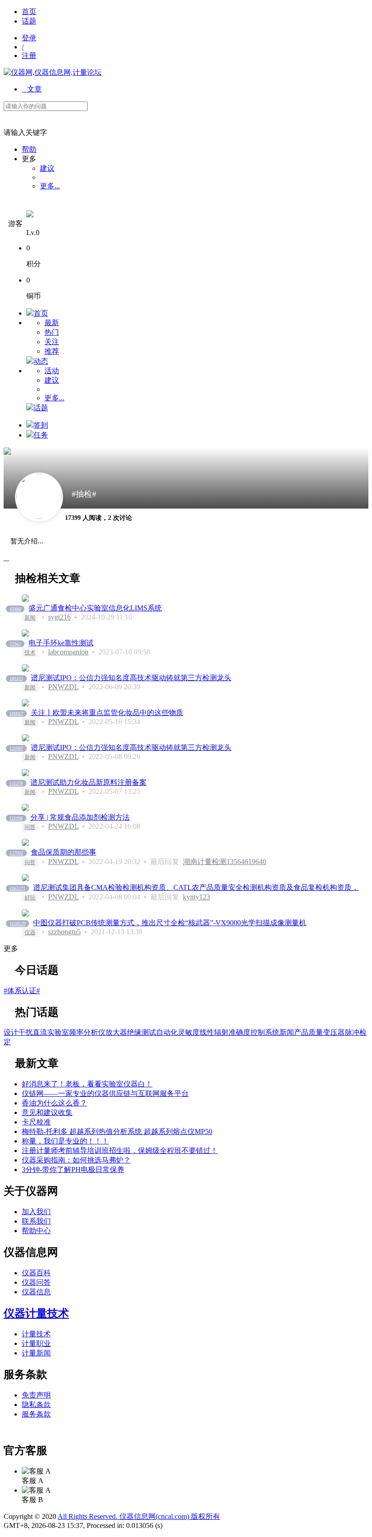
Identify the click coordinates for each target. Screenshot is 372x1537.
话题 (29, 21)
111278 (16, 783)
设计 (11, 1032)
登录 (29, 38)
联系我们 (36, 1221)
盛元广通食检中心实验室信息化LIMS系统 (95, 608)
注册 (29, 55)
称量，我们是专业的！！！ (65, 1141)
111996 (16, 818)
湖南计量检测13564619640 (224, 861)
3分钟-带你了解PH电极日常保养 (73, 1169)
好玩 (29, 897)
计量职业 (36, 1343)
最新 (51, 323)
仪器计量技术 (36, 1313)
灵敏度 (189, 1032)
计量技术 (36, 1334)
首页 (29, 11)
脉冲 (352, 1032)
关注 (51, 342)
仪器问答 (36, 1282)
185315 (16, 678)
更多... (50, 186)
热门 (51, 332)
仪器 (29, 932)
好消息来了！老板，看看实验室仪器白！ (87, 1084)
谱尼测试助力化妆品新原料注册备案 (88, 782)
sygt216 (59, 617)
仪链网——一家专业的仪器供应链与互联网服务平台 (105, 1093)
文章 (32, 89)
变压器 (334, 1032)
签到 (41, 425)
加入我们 (36, 1211)
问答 (29, 827)
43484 (15, 608)
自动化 (167, 1032)
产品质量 (308, 1032)
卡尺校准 (36, 1122)
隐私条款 (36, 1404)
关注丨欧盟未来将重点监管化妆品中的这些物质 (107, 712)
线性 (207, 1032)
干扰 (25, 1032)
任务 (41, 435)
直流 (40, 1032)
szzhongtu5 (64, 932)
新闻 (29, 618)
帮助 (29, 149)
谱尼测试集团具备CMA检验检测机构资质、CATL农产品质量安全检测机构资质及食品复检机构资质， (196, 887)
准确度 (239, 1032)
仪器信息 (36, 1292)
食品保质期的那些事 (63, 852)
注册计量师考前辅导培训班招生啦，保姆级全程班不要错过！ (120, 1150)
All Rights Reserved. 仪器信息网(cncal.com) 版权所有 (139, 1516)
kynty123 (196, 897)
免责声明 (36, 1395)
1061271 (17, 888)
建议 (47, 168)
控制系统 (264, 1032)
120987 (16, 748)
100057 (16, 713)
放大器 (116, 1032)
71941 (15, 643)
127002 (16, 852)
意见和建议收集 (47, 1112)
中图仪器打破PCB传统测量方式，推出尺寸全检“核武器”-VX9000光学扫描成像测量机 (169, 923)
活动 (51, 371)
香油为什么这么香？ (54, 1103)
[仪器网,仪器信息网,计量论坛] (53, 72)
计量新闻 (36, 1353)
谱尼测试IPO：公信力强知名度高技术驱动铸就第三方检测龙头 (131, 678)
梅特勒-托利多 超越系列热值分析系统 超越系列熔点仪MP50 (117, 1131)
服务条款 (36, 1414)
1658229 (17, 923)
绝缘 (134, 1032)
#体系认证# (22, 990)
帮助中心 (36, 1230)
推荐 (51, 351)
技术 (29, 652)
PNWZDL (63, 687)
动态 (41, 361)
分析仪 (94, 1032)
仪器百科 (36, 1273)
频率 (76, 1032)
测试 (149, 1032)
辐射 (221, 1032)
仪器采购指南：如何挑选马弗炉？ (76, 1160)
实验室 (58, 1032)
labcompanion (68, 652)
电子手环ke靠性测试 (61, 643)
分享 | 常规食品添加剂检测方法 (80, 817)
